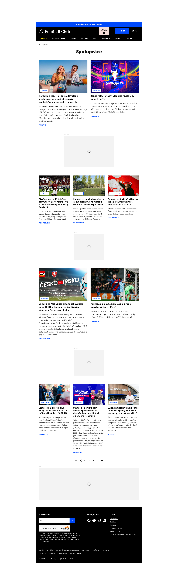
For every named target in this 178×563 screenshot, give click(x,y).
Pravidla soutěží (75, 554)
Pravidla (50, 550)
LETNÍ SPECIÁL (104, 30)
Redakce (113, 522)
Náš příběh (114, 519)
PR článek (44, 90)
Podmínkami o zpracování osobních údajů (58, 538)
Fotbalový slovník (116, 528)
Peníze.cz (96, 550)
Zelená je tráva (45, 402)
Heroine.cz (86, 550)
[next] (102, 460)
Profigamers (63, 554)
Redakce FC (95, 116)
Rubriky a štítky (115, 531)
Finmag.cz (105, 550)
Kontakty (113, 525)
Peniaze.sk (42, 554)
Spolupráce (96, 90)
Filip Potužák (44, 223)
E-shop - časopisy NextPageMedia (67, 550)
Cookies (41, 550)
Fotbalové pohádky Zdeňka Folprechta (123, 534)
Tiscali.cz (52, 554)
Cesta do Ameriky (115, 194)
